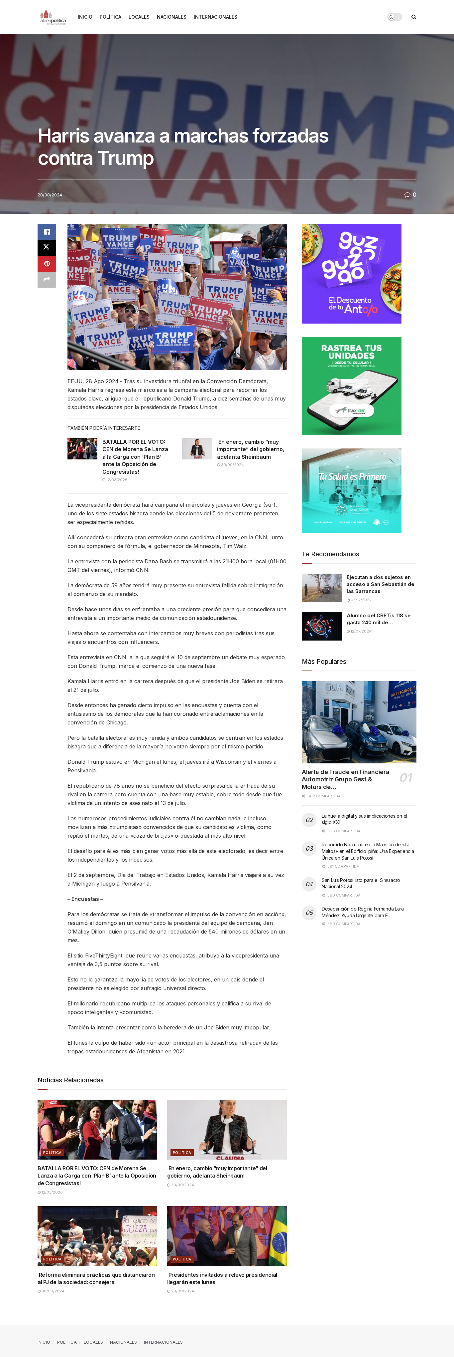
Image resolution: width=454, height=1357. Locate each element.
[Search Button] (413, 17)
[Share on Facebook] (47, 232)
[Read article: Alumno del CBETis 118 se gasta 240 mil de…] (322, 626)
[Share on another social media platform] (47, 280)
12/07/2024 (361, 631)
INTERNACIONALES (215, 17)
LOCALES (139, 17)
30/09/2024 (232, 464)
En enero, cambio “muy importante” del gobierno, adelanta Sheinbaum (250, 449)
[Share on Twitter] (47, 248)
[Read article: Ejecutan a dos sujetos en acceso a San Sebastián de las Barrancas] (322, 588)
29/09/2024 (182, 1291)
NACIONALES (171, 17)
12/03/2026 (116, 479)
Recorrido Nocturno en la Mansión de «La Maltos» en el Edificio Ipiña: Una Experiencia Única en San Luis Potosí (368, 851)
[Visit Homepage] (53, 17)
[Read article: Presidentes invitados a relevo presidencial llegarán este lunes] (227, 1236)
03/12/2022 (361, 600)
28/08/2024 (50, 194)
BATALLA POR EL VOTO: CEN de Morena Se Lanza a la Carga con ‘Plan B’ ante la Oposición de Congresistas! (135, 456)
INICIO (85, 17)
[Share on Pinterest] (47, 264)
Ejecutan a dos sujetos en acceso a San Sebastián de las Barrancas (380, 584)
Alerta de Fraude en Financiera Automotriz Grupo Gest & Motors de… (345, 779)
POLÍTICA (110, 17)
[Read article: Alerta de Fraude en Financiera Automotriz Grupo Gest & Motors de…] (359, 722)
